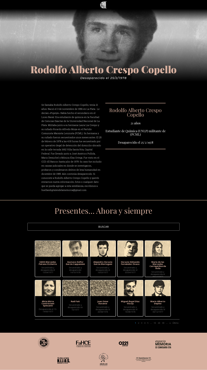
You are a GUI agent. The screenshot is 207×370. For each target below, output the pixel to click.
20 (159, 323)
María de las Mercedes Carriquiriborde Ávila (158, 265)
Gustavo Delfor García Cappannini (75, 262)
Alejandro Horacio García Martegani (102, 262)
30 (163, 323)
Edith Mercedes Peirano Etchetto (48, 262)
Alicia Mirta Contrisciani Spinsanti (48, 303)
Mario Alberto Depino (157, 302)
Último (175, 323)
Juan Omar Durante (102, 302)
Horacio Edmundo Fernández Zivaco (130, 262)
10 (155, 323)
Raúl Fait (75, 301)
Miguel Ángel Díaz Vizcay (130, 302)
